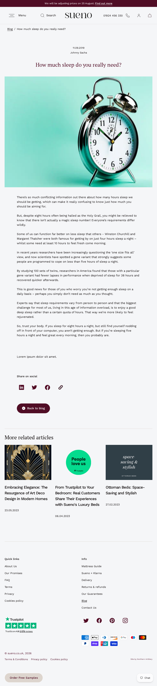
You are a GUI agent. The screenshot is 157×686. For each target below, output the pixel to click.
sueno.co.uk (15, 653)
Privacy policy (39, 659)
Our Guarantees (92, 593)
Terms (8, 586)
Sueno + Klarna (92, 573)
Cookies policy (14, 600)
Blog (10, 28)
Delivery (87, 580)
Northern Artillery (144, 659)
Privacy (9, 593)
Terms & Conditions (16, 659)
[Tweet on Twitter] (34, 387)
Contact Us (89, 607)
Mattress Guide (91, 566)
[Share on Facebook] (47, 387)
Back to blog (36, 408)
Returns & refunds (94, 586)
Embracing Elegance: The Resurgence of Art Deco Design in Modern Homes (26, 493)
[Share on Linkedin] (21, 387)
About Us (11, 566)
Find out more (103, 3)
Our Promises (13, 573)
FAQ (7, 580)
